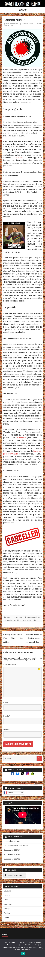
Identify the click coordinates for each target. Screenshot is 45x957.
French (10, 792)
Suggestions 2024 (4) (12, 850)
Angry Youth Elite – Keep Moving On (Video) (13, 638)
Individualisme (32, 620)
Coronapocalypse (34, 617)
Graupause (21, 438)
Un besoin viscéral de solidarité (16, 845)
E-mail (6, 716)
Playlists (7, 913)
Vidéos (6, 918)
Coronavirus (8, 620)
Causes (9, 617)
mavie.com (18, 617)
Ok (23, 953)
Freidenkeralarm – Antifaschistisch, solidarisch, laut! (34, 638)
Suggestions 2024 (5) (12, 841)
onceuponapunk (11, 24)
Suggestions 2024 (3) (12, 854)
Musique (7, 909)
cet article (18, 158)
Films (6, 900)
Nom (5, 703)
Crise (24, 620)
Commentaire (9, 665)
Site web (7, 729)
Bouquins (7, 891)
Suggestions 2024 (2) (12, 859)
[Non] (42, 948)
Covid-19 (17, 620)
